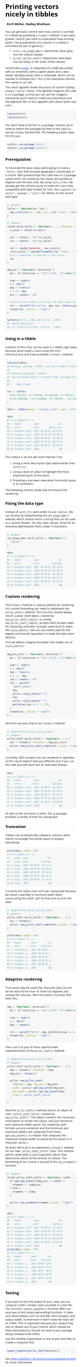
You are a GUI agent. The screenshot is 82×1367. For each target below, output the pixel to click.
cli (54, 813)
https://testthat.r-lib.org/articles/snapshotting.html (43, 1359)
